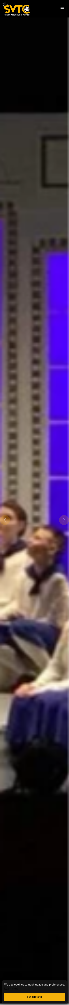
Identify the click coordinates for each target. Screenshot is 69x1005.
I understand (34, 996)
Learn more (11, 988)
